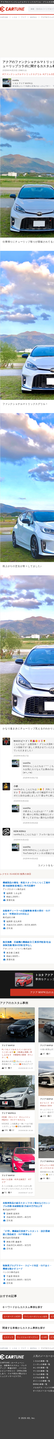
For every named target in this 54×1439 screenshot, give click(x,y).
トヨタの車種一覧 (40, 1361)
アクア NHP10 (8, 1045)
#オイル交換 (7, 1179)
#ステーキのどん (18, 1120)
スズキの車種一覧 (40, 1378)
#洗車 (4, 1117)
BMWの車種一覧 (40, 1384)
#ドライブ (44, 1103)
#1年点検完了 (21, 1179)
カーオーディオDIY (12, 1316)
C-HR (44, 1337)
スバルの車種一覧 (40, 1374)
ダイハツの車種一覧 (41, 1381)
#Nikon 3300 (46, 1106)
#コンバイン (25, 1117)
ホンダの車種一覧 (40, 1368)
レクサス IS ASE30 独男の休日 (15, 874)
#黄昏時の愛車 (19, 1055)
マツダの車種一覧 (40, 1371)
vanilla (15, 80)
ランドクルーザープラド (27, 1337)
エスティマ (8, 1337)
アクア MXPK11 (9, 1113)
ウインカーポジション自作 (35, 1316)
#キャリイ (13, 1117)
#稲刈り (5, 1120)
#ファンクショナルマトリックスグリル (22, 74)
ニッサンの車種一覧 (41, 1364)
